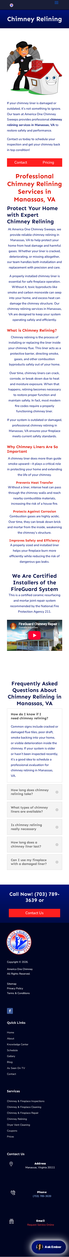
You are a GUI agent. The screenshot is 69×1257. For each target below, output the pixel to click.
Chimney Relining (17, 1119)
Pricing (48, 162)
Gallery (11, 1056)
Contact (20, 162)
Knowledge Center (17, 1044)
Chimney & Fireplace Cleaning (24, 1107)
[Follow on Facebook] (10, 1011)
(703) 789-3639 (42, 1196)
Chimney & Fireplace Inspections (26, 1101)
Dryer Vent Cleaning (18, 1125)
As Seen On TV (16, 1068)
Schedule (12, 1050)
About (10, 1038)
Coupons (12, 1130)
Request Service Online (40, 1225)
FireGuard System (34, 589)
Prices (10, 1136)
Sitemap (11, 984)
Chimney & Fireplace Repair (22, 1113)
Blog (10, 1062)
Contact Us (34, 912)
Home (10, 1032)
